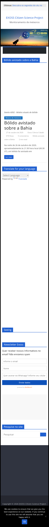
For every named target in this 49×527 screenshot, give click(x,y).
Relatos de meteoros (13, 118)
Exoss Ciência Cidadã (36, 132)
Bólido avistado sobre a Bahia (19, 125)
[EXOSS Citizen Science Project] (24, 30)
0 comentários (23, 136)
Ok (24, 521)
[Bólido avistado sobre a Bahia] (24, 66)
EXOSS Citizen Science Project (24, 18)
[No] (45, 516)
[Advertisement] (24, 407)
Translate (22, 179)
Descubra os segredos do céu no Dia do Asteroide (27, 6)
